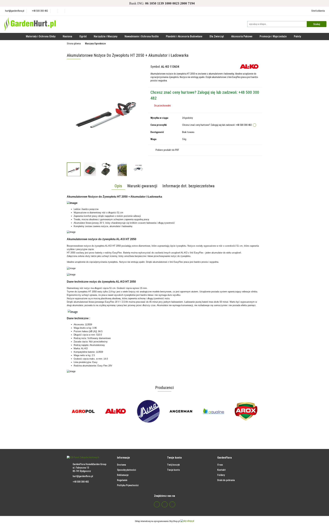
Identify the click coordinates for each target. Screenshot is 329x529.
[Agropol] (83, 411)
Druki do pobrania (226, 480)
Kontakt (221, 470)
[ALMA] (148, 411)
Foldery (221, 475)
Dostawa (121, 464)
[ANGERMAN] (180, 411)
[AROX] (246, 411)
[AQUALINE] (213, 411)
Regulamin (122, 480)
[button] (123, 457)
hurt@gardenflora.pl (83, 476)
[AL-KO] (249, 66)
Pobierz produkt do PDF (167, 149)
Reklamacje (123, 475)
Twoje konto (173, 470)
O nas (220, 464)
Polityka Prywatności (127, 485)
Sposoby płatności (126, 470)
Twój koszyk (173, 464)
